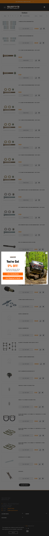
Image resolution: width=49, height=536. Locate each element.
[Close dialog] (46, 253)
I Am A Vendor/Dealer (13, 274)
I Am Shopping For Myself (12, 278)
